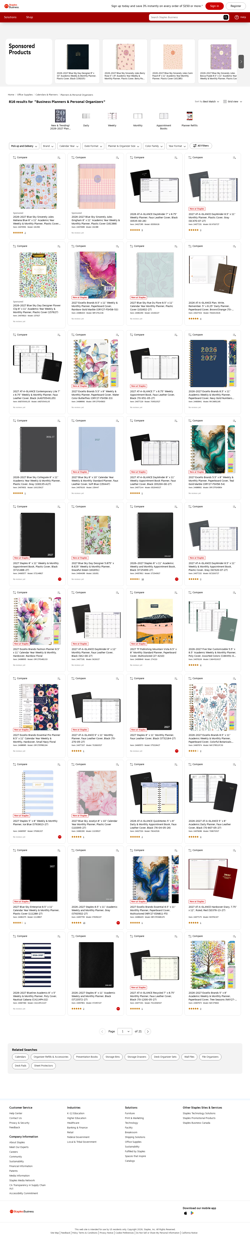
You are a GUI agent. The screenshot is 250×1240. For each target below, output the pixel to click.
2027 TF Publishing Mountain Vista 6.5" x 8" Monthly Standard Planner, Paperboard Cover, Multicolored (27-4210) (153, 653)
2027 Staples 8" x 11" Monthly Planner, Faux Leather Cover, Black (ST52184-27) (153, 737)
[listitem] (77, 61)
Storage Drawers (137, 1057)
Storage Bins (113, 1057)
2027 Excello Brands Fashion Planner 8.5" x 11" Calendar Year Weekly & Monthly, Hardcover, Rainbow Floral (36, 653)
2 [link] (25, 233)
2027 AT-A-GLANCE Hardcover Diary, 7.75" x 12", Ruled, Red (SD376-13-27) (213, 908)
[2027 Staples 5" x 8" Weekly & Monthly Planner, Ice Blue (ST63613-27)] (37, 793)
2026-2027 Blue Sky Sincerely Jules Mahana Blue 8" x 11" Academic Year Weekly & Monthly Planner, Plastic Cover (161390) (36, 220)
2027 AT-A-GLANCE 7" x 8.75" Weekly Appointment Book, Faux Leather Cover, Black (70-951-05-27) (152, 395)
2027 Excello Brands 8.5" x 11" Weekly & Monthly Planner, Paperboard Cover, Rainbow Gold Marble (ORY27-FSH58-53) (95, 306)
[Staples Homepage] (12, 6)
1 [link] (25, 493)
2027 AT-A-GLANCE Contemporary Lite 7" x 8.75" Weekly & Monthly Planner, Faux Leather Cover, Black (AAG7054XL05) (36, 395)
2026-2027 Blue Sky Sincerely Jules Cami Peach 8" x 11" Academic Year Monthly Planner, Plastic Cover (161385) (172, 76)
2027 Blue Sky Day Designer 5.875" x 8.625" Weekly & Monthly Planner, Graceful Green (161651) (93, 567)
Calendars (20, 1057)
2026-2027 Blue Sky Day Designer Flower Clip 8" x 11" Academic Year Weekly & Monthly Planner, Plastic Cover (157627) (37, 309)
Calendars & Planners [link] (47, 94)
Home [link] (11, 94)
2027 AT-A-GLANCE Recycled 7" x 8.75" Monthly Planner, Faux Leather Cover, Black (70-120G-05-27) (152, 996)
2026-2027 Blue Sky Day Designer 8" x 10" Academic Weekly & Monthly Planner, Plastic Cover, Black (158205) (76, 76)
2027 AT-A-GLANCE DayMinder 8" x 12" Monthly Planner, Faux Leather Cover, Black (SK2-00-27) (94, 653)
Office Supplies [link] (25, 94)
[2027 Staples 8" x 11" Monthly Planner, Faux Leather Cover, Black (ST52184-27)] (154, 707)
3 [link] (200, 230)
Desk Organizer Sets (165, 1057)
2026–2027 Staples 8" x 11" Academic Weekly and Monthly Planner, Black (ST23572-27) (93, 996)
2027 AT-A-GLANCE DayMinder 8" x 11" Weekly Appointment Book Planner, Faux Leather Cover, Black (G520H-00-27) (153, 481)
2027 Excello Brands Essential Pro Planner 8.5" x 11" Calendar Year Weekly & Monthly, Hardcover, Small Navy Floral (36, 739)
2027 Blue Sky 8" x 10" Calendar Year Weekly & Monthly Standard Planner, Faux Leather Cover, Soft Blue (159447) (95, 481)
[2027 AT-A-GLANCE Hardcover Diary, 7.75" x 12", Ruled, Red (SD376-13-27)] (213, 879)
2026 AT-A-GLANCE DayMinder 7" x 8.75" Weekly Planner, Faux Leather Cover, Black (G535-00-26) (154, 218)
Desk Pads (20, 1065)
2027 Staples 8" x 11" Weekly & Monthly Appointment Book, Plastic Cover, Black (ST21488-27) (36, 567)
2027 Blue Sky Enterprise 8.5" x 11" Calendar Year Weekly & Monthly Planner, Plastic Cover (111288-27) (36, 910)
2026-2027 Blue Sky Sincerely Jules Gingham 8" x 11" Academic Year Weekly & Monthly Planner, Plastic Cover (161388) (96, 220)
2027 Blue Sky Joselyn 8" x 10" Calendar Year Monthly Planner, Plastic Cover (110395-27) (94, 824)
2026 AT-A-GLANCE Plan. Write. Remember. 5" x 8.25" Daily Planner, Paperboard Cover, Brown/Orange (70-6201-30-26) (210, 306)
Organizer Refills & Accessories (51, 1057)
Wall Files (189, 1057)
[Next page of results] (148, 1031)
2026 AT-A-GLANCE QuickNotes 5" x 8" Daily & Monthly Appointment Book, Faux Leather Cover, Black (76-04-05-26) (153, 824)
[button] (225, 17)
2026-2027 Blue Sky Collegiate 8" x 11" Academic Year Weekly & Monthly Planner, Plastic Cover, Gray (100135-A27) (37, 481)
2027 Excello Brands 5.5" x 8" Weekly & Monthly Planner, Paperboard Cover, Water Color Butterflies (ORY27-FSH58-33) (95, 395)
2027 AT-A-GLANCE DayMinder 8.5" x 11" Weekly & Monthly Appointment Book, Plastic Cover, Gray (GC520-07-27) (212, 567)
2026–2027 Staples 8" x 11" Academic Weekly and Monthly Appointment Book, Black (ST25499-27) (153, 567)
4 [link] (200, 319)
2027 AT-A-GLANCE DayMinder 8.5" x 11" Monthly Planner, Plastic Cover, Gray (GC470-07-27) (212, 218)
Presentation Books (87, 1057)
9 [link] (142, 230)
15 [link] (84, 923)
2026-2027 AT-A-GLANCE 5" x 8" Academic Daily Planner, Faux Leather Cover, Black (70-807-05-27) (210, 824)
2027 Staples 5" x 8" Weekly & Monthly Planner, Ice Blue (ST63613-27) (35, 822)
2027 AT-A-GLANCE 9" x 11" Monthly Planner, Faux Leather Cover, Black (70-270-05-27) (94, 739)
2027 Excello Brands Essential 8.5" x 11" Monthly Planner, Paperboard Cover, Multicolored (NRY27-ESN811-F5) (153, 910)
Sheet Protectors (43, 1065)
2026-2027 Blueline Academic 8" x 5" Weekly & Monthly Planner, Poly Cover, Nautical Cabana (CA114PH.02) (35, 996)
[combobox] (189, 17)
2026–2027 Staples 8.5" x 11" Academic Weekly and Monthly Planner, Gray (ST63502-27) (94, 910)
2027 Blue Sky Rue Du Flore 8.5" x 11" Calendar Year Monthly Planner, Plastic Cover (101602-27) (151, 306)
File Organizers (210, 1057)
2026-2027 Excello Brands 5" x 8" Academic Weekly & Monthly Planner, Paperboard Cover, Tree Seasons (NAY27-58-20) (212, 996)
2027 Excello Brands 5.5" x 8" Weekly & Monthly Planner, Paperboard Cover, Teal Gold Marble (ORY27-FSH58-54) (211, 481)
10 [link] (143, 579)
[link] (214, 6)
